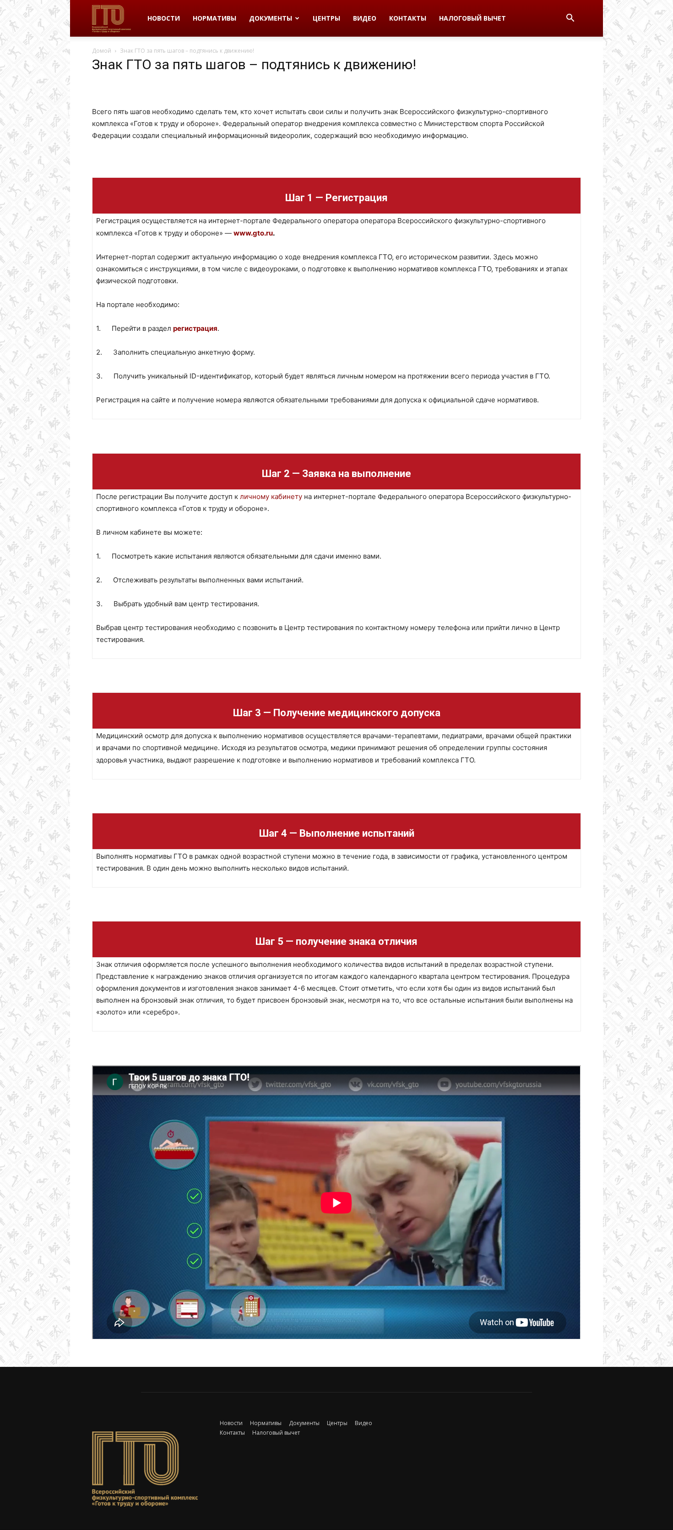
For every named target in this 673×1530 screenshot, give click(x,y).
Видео (364, 18)
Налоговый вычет (472, 18)
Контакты (407, 18)
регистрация (195, 328)
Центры (326, 18)
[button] (570, 19)
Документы (270, 18)
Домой (101, 51)
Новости (163, 18)
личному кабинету (271, 496)
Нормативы (214, 18)
